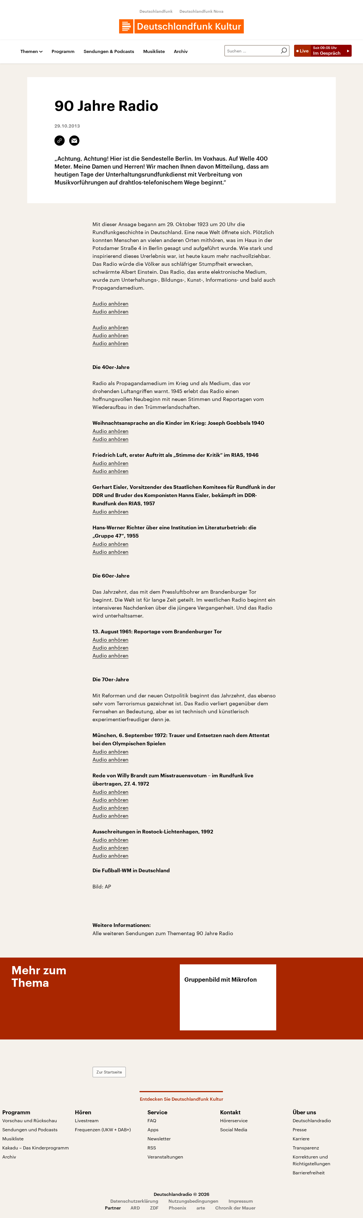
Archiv (181, 51)
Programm (63, 51)
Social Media (233, 1129)
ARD (135, 1207)
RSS (151, 1147)
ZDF (154, 1207)
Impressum (241, 1201)
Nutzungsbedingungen (193, 1201)
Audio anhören (110, 303)
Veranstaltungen (165, 1156)
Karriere (301, 1138)
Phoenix (177, 1207)
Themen (29, 51)
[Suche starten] (284, 51)
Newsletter (159, 1138)
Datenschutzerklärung (134, 1201)
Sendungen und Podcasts (30, 1129)
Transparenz (306, 1147)
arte (201, 1207)
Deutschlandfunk (156, 11)
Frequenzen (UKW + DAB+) (103, 1129)
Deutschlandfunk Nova (201, 11)
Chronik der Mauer (235, 1207)
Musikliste (154, 51)
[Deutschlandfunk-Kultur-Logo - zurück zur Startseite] (181, 26)
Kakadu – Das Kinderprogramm (35, 1147)
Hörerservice (234, 1120)
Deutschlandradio (312, 1120)
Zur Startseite (109, 1072)
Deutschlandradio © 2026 (181, 1194)
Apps (153, 1129)
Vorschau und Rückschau (29, 1120)
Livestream (87, 1120)
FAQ (151, 1120)
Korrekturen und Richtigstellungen (311, 1160)
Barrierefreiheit (309, 1172)
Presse (300, 1129)
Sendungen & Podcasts (109, 51)
